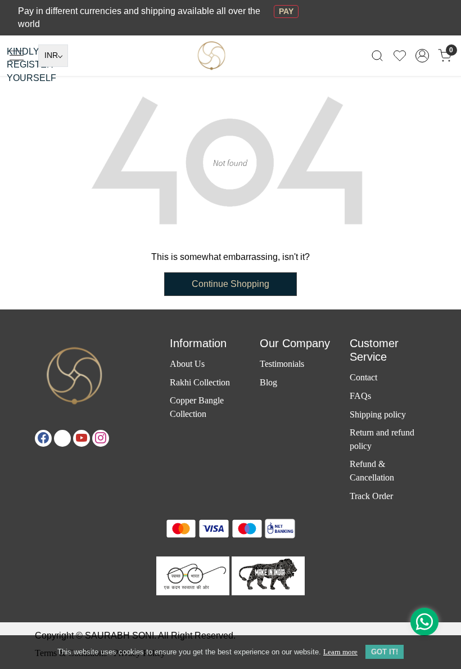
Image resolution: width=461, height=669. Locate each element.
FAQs (360, 396)
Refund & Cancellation (372, 470)
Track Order (371, 496)
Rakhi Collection (200, 382)
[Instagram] (100, 438)
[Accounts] (422, 55)
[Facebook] (43, 438)
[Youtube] (81, 438)
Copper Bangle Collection (197, 407)
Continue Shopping (230, 284)
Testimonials (282, 364)
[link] (377, 55)
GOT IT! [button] (384, 652)
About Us (187, 364)
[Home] (230, 74)
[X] (62, 438)
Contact (363, 377)
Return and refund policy (382, 439)
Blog (268, 382)
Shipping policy (378, 414)
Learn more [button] (340, 652)
